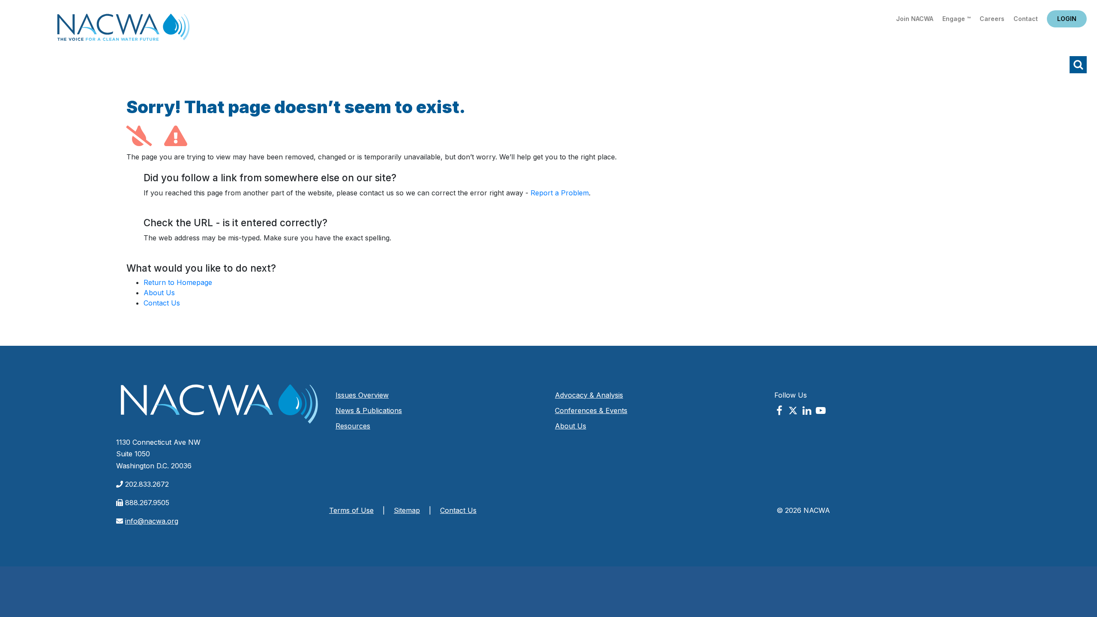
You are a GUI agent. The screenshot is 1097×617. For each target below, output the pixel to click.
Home (123, 30)
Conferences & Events (591, 410)
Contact (1025, 18)
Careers (992, 18)
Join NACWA (914, 18)
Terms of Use (351, 510)
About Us (159, 292)
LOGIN (1066, 18)
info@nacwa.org (151, 521)
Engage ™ (956, 18)
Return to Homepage (178, 282)
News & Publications (369, 410)
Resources (353, 426)
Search (1078, 64)
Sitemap (407, 510)
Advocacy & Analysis (589, 395)
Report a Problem (560, 193)
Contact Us (162, 303)
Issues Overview (362, 395)
